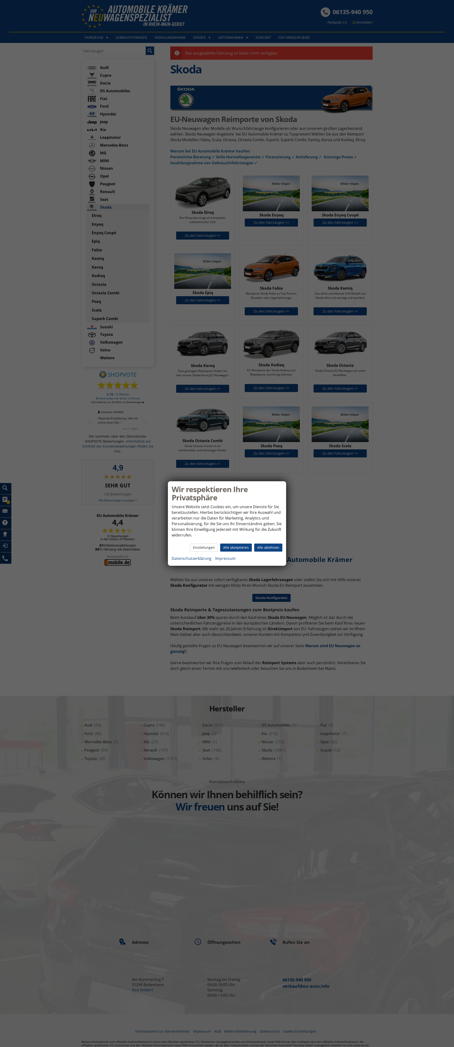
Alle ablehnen (268, 547)
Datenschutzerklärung (191, 558)
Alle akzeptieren (236, 547)
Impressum (225, 558)
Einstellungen (204, 547)
